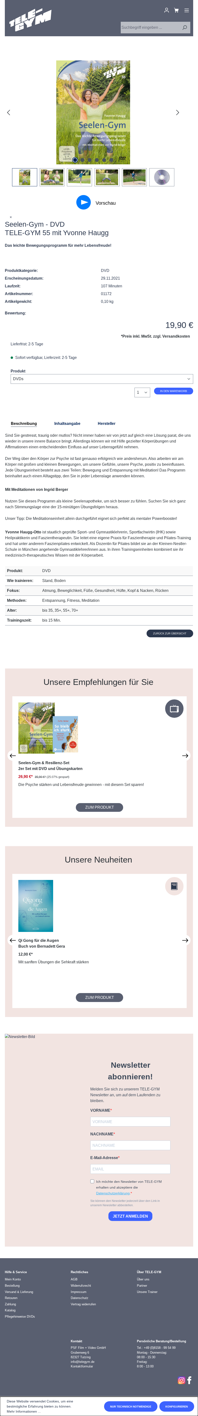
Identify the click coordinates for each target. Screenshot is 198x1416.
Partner (142, 1285)
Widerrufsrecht (81, 1285)
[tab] (24, 424)
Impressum (78, 1292)
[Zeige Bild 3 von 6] (90, 160)
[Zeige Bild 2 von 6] (82, 160)
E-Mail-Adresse (104, 1158)
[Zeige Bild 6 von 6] (111, 160)
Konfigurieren (176, 1406)
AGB (74, 1279)
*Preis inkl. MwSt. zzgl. (155, 336)
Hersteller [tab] (106, 423)
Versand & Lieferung (19, 1292)
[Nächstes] (177, 112)
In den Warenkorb (173, 391)
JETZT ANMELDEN (130, 1216)
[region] (93, 123)
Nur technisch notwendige (130, 1406)
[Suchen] (184, 27)
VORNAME (100, 1110)
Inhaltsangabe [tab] (67, 423)
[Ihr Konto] (167, 10)
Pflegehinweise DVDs (20, 1316)
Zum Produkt (99, 807)
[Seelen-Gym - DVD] (93, 112)
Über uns (143, 1279)
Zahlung (10, 1304)
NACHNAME (101, 1134)
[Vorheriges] (8, 112)
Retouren (11, 1298)
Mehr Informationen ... (24, 1411)
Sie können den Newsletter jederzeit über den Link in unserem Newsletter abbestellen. (125, 1203)
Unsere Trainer (147, 1292)
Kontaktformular (82, 1366)
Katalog (10, 1310)
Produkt (18, 371)
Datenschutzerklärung (113, 1193)
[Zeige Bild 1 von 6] (75, 160)
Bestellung (12, 1285)
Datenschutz (79, 1298)
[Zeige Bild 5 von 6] (104, 160)
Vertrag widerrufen (83, 1304)
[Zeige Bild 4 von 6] (97, 160)
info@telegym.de (82, 1362)
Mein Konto (13, 1279)
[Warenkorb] (176, 10)
